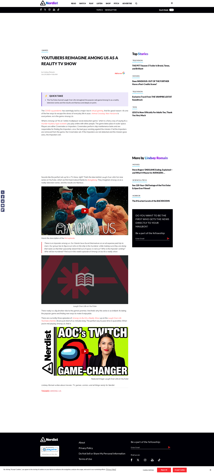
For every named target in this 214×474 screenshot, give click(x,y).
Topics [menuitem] (99, 10)
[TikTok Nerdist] (58, 10)
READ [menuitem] (73, 3)
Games (45, 50)
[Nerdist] (49, 3)
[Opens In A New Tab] (49, 449)
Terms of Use (85, 458)
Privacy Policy (86, 448)
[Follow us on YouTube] (152, 461)
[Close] (210, 470)
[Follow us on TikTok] (159, 461)
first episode (70, 238)
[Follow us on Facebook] (131, 461)
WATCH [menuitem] (82, 3)
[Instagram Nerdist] (49, 10)
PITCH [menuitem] (116, 3)
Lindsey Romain (49, 72)
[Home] (49, 441)
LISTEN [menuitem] (99, 3)
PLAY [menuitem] (91, 3)
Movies (136, 76)
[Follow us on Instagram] (145, 461)
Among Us (55, 391)
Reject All (164, 470)
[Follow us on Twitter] (138, 461)
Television (138, 60)
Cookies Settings (148, 470)
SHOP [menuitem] (108, 3)
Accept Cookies (180, 470)
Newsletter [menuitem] (110, 10)
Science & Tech (140, 180)
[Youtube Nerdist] (54, 10)
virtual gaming (97, 111)
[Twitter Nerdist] (45, 10)
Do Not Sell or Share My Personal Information (102, 453)
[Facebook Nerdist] (41, 10)
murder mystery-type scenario (54, 124)
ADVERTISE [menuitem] (127, 3)
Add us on (118, 73)
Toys (135, 107)
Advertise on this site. (49, 454)
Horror (136, 196)
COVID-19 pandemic (53, 111)
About (82, 442)
